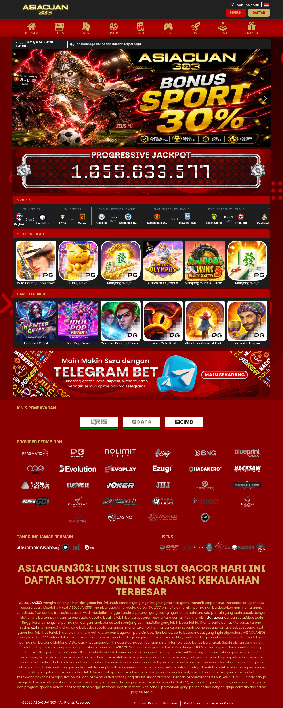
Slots (59, 33)
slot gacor (215, 617)
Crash (195, 33)
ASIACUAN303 (30, 602)
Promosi (251, 33)
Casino (86, 33)
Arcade (223, 33)
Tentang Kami (145, 703)
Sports (113, 33)
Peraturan (192, 703)
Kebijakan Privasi (220, 703)
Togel (140, 33)
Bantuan (170, 703)
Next (264, 98)
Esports (168, 33)
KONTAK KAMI (248, 5)
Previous (16, 98)
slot (34, 627)
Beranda (31, 33)
